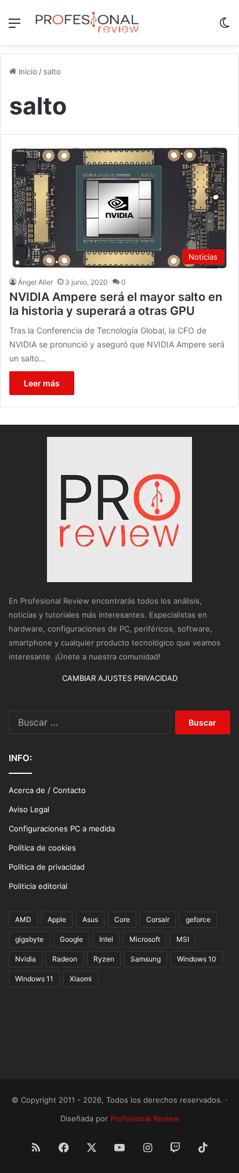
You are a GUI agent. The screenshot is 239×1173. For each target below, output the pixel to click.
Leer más (42, 383)
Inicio (26, 71)
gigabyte (29, 939)
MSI (182, 939)
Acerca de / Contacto (47, 790)
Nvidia (25, 959)
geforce (198, 919)
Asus (90, 919)
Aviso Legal (29, 809)
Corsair (157, 919)
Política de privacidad (47, 866)
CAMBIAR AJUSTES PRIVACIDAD (120, 678)
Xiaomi (81, 978)
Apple (57, 919)
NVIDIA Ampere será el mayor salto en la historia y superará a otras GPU (115, 304)
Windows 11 (34, 978)
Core (122, 919)
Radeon (64, 959)
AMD (23, 919)
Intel (106, 939)
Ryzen (103, 959)
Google (71, 939)
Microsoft (144, 939)
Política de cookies (42, 847)
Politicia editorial (38, 886)
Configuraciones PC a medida (62, 828)
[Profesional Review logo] (87, 22)
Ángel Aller (35, 282)
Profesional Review (144, 1118)
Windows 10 (196, 959)
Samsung (146, 959)
